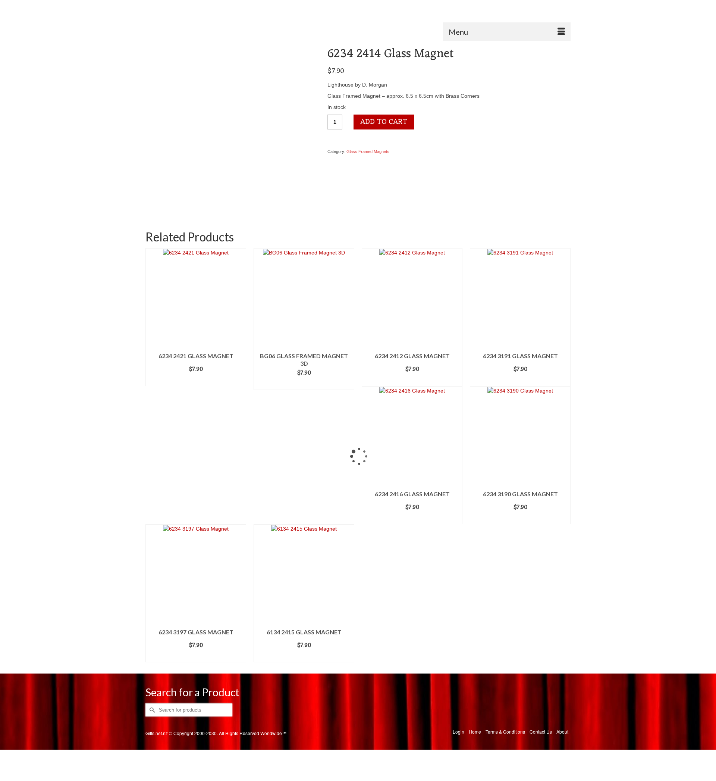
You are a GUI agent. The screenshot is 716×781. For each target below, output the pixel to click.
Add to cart (383, 122)
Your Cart (550, 6)
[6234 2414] (229, 128)
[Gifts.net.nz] (358, 29)
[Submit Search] (151, 6)
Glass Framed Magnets (367, 151)
